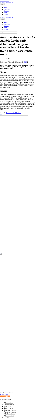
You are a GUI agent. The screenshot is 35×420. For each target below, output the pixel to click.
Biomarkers (9, 113)
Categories (7, 9)
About (5, 12)
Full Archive (17, 113)
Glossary (6, 11)
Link (25, 62)
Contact (6, 14)
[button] (5, 396)
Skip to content (4, 1)
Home (5, 7)
